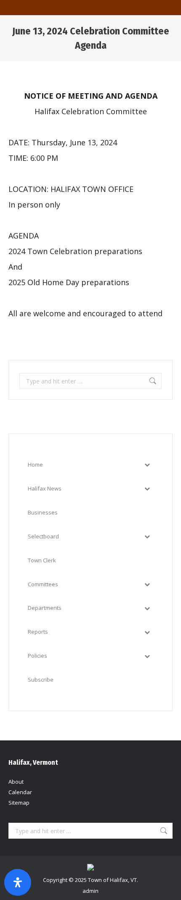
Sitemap (18, 802)
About (16, 781)
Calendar (20, 792)
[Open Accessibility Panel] (17, 882)
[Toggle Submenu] (147, 465)
